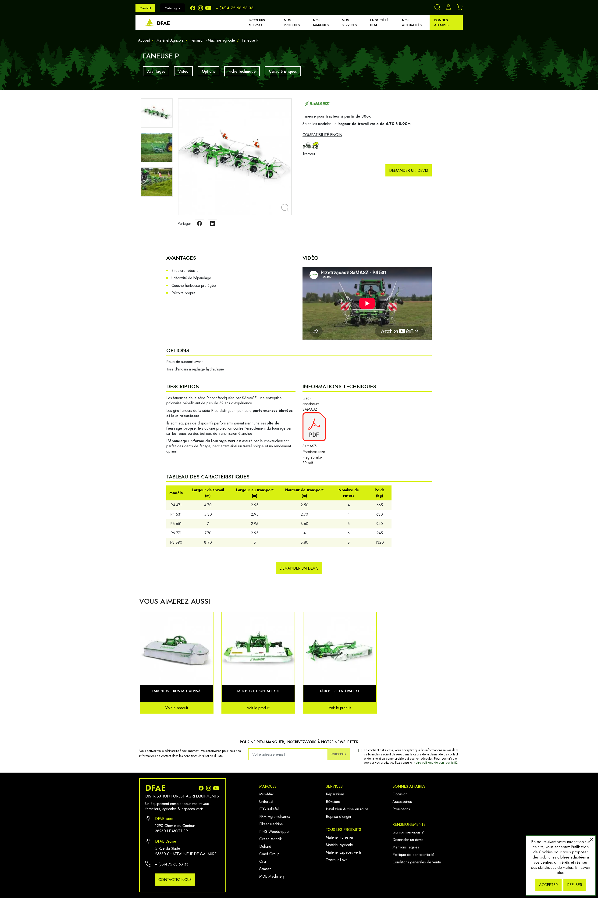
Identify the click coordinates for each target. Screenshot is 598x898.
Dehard (265, 846)
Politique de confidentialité (413, 854)
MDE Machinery (272, 876)
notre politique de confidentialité (435, 762)
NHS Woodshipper (274, 831)
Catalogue (172, 8)
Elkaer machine (271, 824)
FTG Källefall (269, 809)
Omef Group (269, 854)
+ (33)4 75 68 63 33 (234, 8)
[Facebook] (194, 7)
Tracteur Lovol (337, 859)
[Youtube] (208, 7)
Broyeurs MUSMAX (257, 22)
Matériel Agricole (339, 845)
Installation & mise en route (347, 809)
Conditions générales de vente (416, 862)
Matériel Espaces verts (344, 852)
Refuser (574, 884)
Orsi (262, 861)
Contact (145, 8)
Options (208, 71)
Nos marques (321, 22)
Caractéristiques (283, 71)
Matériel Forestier (339, 837)
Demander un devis (408, 170)
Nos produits (292, 22)
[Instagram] (201, 7)
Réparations (335, 794)
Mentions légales (405, 847)
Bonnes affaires (441, 22)
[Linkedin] (212, 223)
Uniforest (266, 801)
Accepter (548, 884)
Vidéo (183, 71)
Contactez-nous (175, 879)
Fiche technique (242, 71)
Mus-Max (266, 794)
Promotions (401, 809)
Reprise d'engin (338, 816)
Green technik (270, 839)
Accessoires (402, 801)
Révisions (333, 801)
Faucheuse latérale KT (340, 691)
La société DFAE (379, 22)
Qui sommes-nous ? (408, 832)
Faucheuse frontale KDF (258, 691)
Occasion (399, 794)
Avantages (156, 71)
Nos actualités (412, 22)
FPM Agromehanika (274, 816)
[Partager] (199, 223)
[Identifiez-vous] (448, 8)
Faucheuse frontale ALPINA (176, 691)
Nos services (349, 22)
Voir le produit (176, 708)
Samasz (265, 869)
